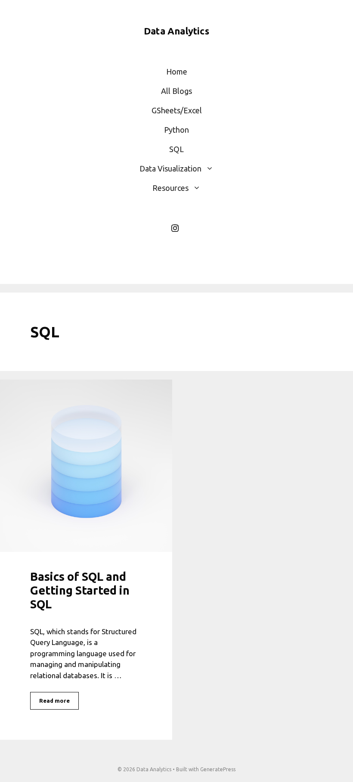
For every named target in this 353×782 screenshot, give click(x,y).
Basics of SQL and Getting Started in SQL (80, 590)
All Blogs (176, 91)
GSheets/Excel (177, 110)
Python (176, 129)
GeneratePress (217, 769)
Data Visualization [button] (170, 168)
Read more (54, 701)
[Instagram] (174, 228)
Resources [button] (170, 188)
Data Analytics (176, 30)
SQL (176, 149)
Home (176, 71)
